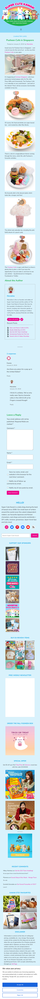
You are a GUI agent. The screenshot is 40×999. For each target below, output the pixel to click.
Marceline (30, 44)
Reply (8, 376)
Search (35, 535)
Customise (20, 990)
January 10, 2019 (15, 389)
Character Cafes (20, 36)
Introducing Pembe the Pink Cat (19, 334)
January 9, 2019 (12, 365)
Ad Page (14, 964)
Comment (11, 428)
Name (9, 453)
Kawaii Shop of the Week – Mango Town (24, 877)
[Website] (21, 319)
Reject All (20, 995)
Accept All (20, 985)
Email (9, 462)
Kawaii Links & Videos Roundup (19, 336)
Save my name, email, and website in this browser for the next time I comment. (20, 474)
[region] (20, 982)
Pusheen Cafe (9, 52)
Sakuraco (27, 765)
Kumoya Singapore (21, 77)
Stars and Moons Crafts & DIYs (19, 328)
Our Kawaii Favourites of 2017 (26, 884)
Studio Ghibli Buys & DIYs (17, 330)
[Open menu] (21, 29)
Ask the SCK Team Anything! (18, 332)
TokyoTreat (19, 765)
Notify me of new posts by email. (21, 488)
